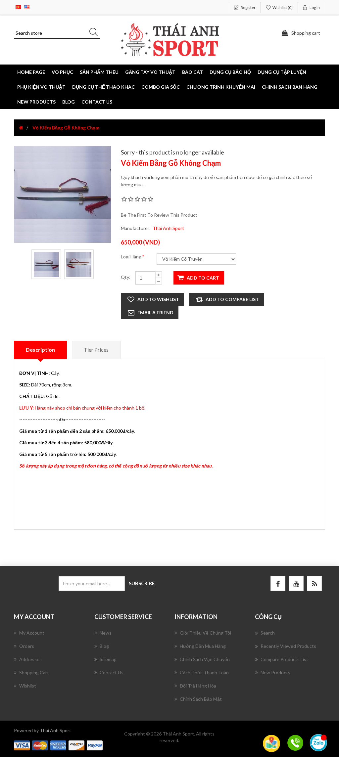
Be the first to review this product (159, 215)
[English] (26, 6)
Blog (68, 102)
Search (268, 633)
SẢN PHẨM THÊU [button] (99, 72)
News (106, 633)
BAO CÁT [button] (192, 72)
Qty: (125, 277)
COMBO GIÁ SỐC (160, 87)
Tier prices (96, 349)
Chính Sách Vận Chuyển (205, 659)
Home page (31, 72)
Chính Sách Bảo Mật (201, 699)
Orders (26, 646)
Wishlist (27, 686)
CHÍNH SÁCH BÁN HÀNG (289, 87)
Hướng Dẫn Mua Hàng (203, 646)
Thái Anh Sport (168, 228)
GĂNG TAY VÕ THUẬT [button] (150, 72)
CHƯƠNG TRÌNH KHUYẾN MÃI (220, 87)
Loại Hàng (131, 256)
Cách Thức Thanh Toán (204, 672)
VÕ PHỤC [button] (62, 72)
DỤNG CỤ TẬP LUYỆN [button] (282, 72)
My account (31, 633)
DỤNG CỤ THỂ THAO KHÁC (103, 87)
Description (40, 349)
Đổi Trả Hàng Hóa (198, 686)
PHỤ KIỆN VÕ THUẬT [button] (41, 87)
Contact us (96, 102)
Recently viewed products (288, 646)
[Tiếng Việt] (18, 6)
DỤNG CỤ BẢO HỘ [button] (230, 72)
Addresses (30, 659)
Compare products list (284, 659)
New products (36, 102)
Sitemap (108, 659)
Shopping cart (34, 672)
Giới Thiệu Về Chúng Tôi (205, 633)
